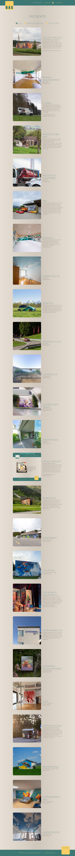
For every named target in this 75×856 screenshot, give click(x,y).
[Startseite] (9, 5)
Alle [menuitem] (20, 23)
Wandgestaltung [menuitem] (35, 23)
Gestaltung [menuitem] (53, 23)
